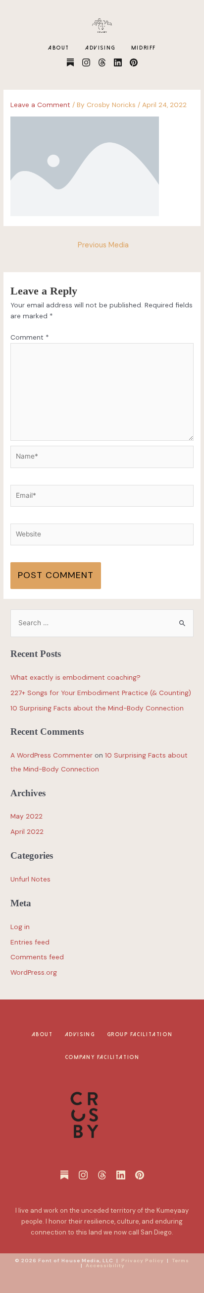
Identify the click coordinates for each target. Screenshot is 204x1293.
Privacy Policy (142, 1260)
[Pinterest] (134, 62)
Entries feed (30, 942)
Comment (29, 337)
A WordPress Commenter (51, 755)
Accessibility (105, 1265)
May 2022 (26, 816)
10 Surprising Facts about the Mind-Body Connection (97, 708)
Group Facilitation (140, 1034)
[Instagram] (86, 62)
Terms (180, 1260)
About (58, 48)
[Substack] (70, 62)
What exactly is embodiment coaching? (75, 677)
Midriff (143, 48)
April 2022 (27, 831)
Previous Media (103, 245)
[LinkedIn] (118, 62)
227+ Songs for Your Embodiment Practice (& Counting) (100, 692)
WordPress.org (33, 972)
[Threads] (102, 62)
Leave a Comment (40, 104)
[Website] (102, 536)
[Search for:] (102, 623)
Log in (20, 926)
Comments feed (37, 956)
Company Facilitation (102, 1057)
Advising (100, 48)
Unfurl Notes (30, 879)
